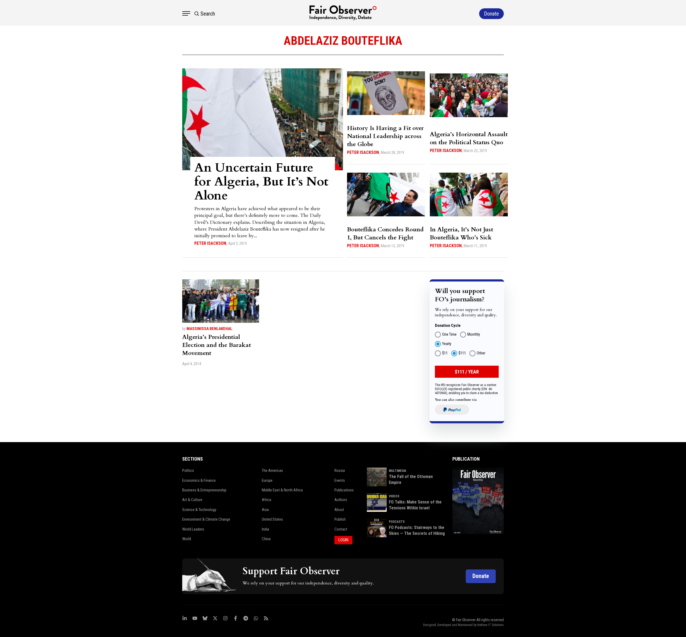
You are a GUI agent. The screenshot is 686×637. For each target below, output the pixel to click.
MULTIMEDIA (397, 471)
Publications (344, 490)
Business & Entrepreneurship (204, 490)
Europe (267, 480)
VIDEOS (394, 496)
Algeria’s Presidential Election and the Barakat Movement (216, 345)
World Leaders (193, 529)
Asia (265, 509)
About (339, 509)
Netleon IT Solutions (490, 625)
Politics (188, 470)
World (186, 538)
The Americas (272, 470)
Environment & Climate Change (206, 519)
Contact (340, 529)
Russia (339, 470)
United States (272, 519)
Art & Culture (192, 499)
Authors (340, 499)
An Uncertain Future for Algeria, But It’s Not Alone (261, 181)
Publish (340, 519)
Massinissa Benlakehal (209, 328)
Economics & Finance (199, 480)
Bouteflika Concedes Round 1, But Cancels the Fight (385, 233)
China (266, 538)
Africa (266, 499)
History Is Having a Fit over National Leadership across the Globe (385, 136)
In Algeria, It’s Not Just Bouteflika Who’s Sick (461, 233)
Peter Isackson (210, 243)
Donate (480, 576)
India (265, 529)
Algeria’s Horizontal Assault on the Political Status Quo (469, 138)
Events (339, 480)
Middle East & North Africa (282, 490)
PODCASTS (397, 522)
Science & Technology (199, 509)
